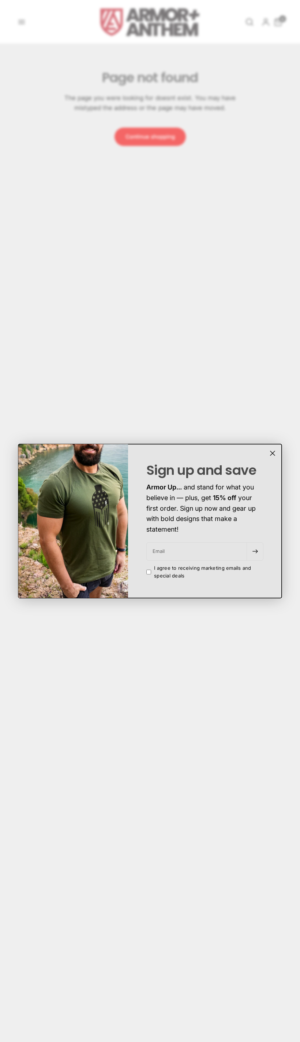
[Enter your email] (255, 551)
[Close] (272, 453)
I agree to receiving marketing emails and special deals (202, 572)
